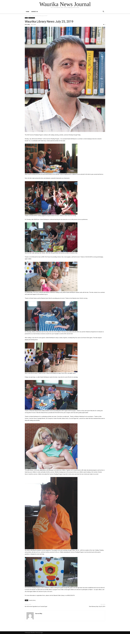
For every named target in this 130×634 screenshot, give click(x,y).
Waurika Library (31, 17)
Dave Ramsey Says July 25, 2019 (97, 606)
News (30, 15)
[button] (103, 11)
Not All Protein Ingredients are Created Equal (36, 606)
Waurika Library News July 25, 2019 (49, 21)
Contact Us (34, 11)
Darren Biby (27, 24)
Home (27, 11)
